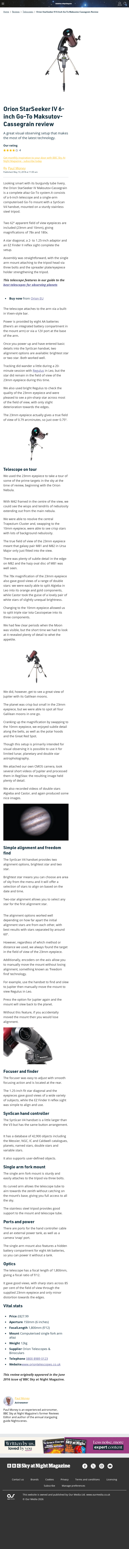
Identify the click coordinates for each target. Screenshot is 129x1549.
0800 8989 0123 (37, 1359)
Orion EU (37, 298)
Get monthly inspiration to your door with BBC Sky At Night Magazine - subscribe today (34, 159)
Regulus (38, 371)
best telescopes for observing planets (30, 285)
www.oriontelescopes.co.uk (41, 1364)
